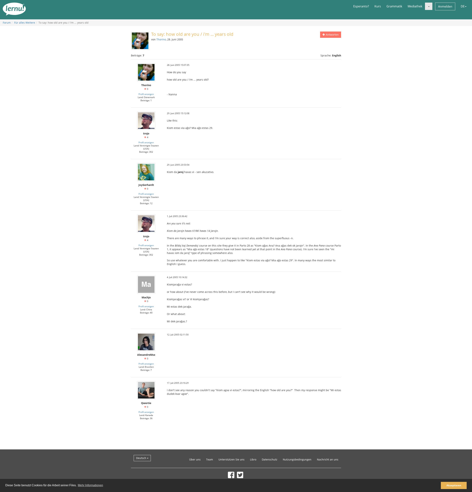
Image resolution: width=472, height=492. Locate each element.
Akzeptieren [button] (453, 485)
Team (209, 459)
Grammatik (394, 6)
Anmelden (445, 6)
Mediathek (415, 6)
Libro (253, 459)
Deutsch (141, 458)
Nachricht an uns (327, 459)
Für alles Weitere (24, 22)
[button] (428, 6)
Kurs (377, 6)
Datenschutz (269, 459)
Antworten (332, 34)
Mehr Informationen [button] (90, 485)
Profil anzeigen (146, 94)
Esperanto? (361, 6)
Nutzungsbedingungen (297, 459)
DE (463, 6)
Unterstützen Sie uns (231, 459)
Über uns (195, 459)
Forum (7, 22)
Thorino (161, 39)
